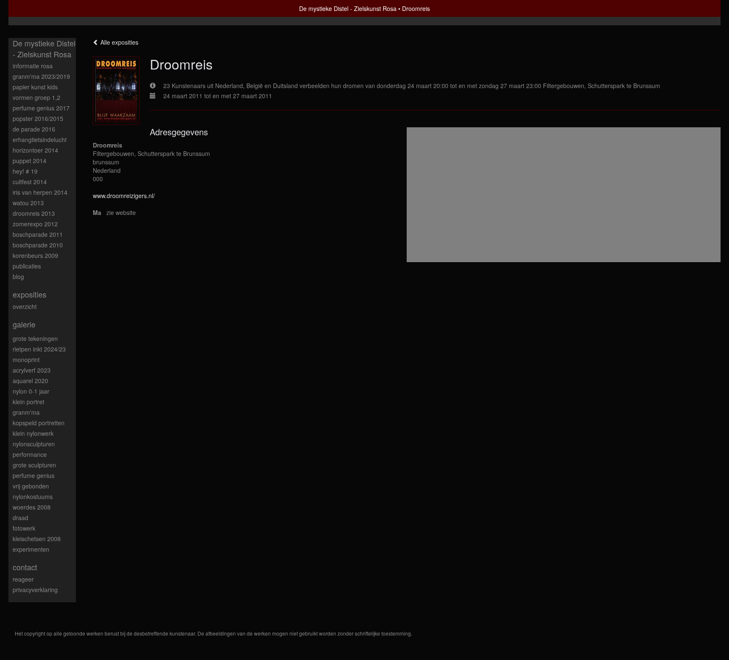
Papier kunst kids (35, 87)
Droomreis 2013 (34, 213)
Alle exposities (118, 42)
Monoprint (26, 359)
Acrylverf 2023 (32, 370)
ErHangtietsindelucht (40, 139)
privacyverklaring (35, 589)
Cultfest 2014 (30, 181)
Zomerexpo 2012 (35, 224)
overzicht (25, 306)
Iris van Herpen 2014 (40, 192)
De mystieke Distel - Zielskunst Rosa (348, 8)
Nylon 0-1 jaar (31, 391)
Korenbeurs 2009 (35, 255)
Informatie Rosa (33, 66)
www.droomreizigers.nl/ (124, 195)
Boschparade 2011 (38, 234)
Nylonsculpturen (34, 444)
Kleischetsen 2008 (37, 538)
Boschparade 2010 (38, 245)
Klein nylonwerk (33, 433)
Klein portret (28, 401)
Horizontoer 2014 (35, 150)
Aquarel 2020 (30, 380)
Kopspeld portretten (39, 423)
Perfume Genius (33, 475)
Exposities (29, 294)
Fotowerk (24, 528)
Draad (20, 517)
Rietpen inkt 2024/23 (39, 349)
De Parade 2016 (34, 129)
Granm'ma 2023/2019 (41, 76)
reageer (23, 579)
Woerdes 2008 (32, 507)
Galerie (24, 324)
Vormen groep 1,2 (36, 97)
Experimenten (31, 549)
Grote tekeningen (35, 338)
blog (18, 276)
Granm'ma (26, 412)
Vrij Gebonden (31, 486)
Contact (25, 567)
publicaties (27, 266)
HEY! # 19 (25, 171)
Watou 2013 (28, 203)
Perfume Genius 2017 (41, 108)
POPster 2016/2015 (38, 118)
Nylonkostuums (33, 496)
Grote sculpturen (34, 465)
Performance (30, 454)
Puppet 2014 (29, 160)
